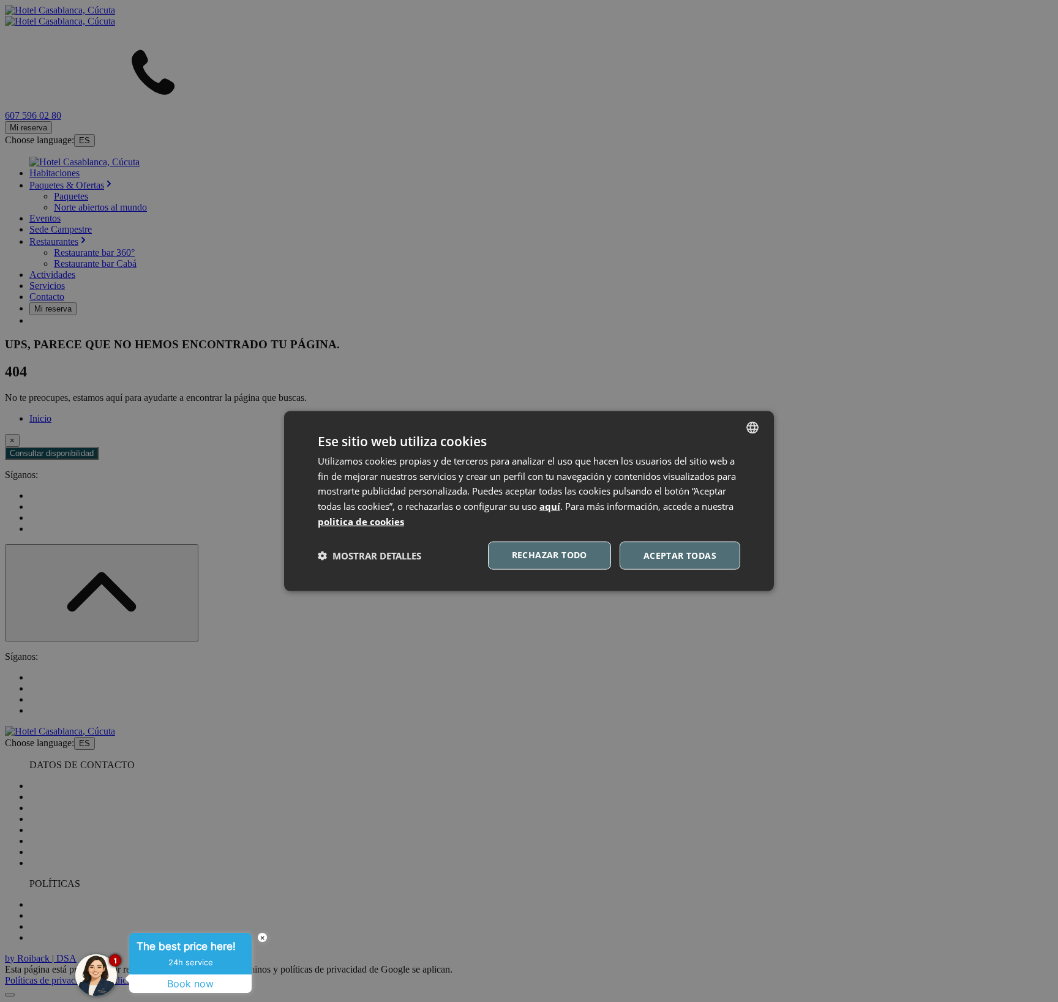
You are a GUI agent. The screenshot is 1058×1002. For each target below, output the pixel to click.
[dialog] (529, 501)
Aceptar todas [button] (679, 555)
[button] (369, 556)
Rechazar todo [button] (549, 554)
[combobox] (752, 427)
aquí (549, 506)
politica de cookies (361, 521)
